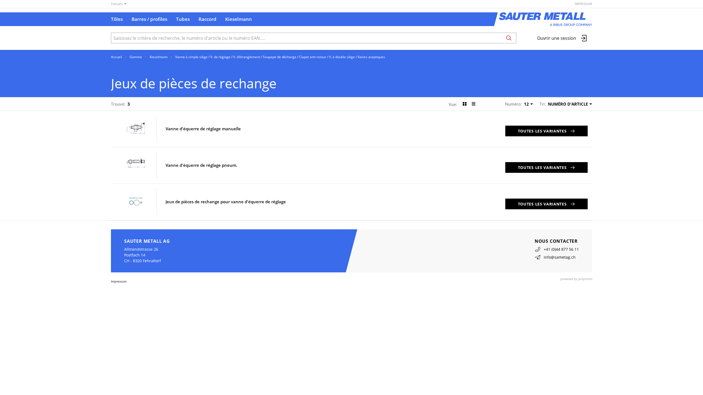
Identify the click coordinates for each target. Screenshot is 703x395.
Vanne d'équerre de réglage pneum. (201, 165)
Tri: (543, 104)
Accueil (116, 57)
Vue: (453, 104)
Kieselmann (159, 57)
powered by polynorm (576, 279)
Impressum (583, 4)
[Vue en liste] (474, 104)
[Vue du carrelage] (464, 104)
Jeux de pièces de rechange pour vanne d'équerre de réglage (226, 201)
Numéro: (513, 104)
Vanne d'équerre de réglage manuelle (203, 128)
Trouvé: (118, 104)
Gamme (136, 57)
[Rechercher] (508, 38)
